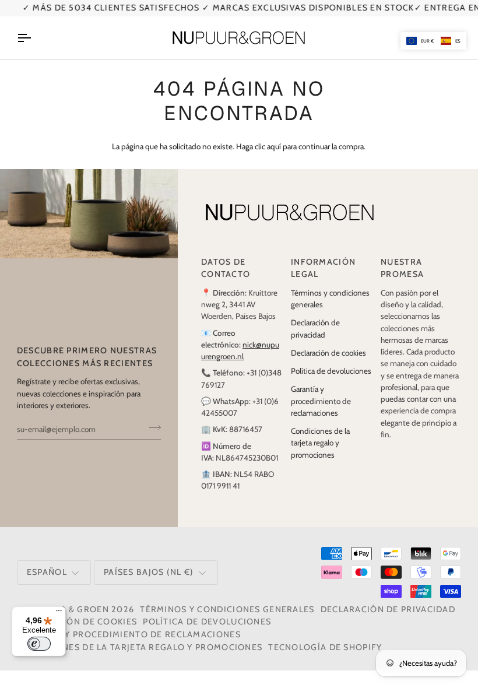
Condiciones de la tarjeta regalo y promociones (320, 442)
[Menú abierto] (34, 37)
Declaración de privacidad (388, 609)
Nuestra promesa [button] (402, 268)
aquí (274, 146)
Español (47, 572)
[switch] (39, 644)
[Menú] (59, 613)
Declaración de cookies (328, 352)
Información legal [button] (323, 268)
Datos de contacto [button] (225, 268)
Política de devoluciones (331, 370)
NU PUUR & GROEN (67, 609)
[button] (433, 41)
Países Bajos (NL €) (149, 572)
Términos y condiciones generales (227, 609)
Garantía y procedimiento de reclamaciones (321, 400)
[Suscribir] (151, 427)
